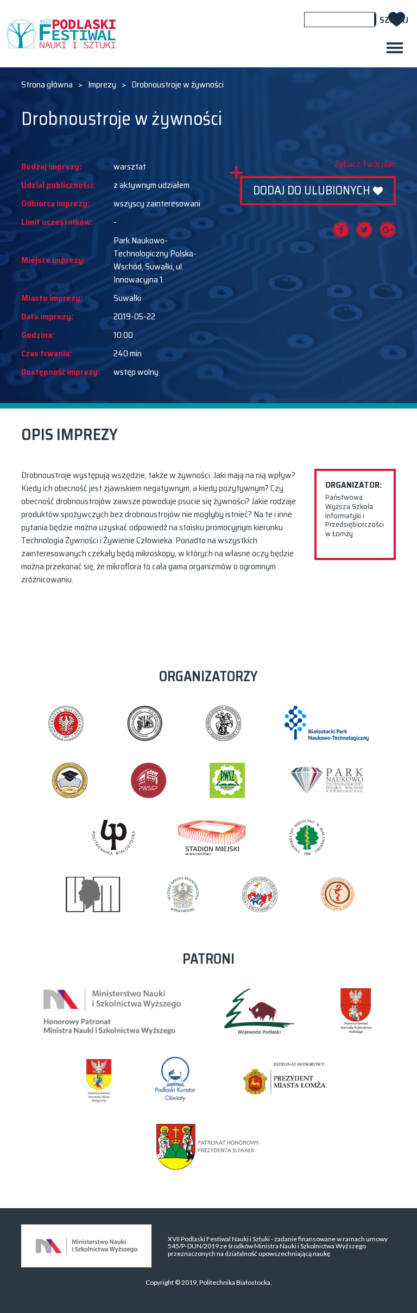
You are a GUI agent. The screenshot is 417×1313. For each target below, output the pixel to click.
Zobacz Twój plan (365, 164)
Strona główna (47, 84)
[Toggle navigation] (394, 48)
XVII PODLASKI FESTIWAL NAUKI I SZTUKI (60, 33)
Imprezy (102, 84)
